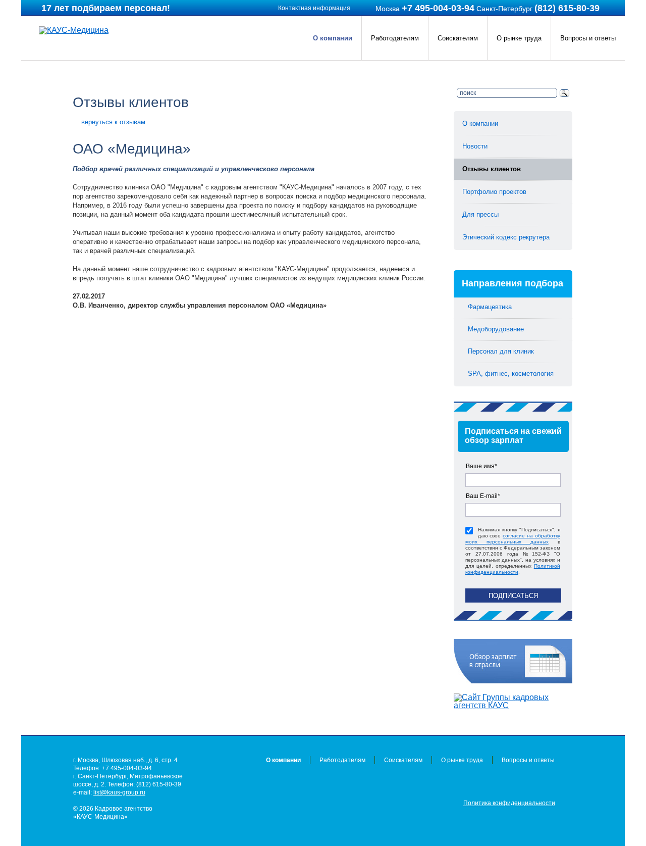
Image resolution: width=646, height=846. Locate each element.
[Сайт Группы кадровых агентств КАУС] (513, 701)
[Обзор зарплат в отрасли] (513, 661)
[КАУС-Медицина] (74, 30)
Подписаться (513, 596)
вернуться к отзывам (113, 122)
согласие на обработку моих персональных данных (512, 538)
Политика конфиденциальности (509, 803)
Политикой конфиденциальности (512, 569)
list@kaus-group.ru (119, 792)
